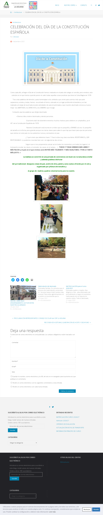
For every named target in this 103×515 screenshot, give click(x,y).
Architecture (18, 12)
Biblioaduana (64, 462)
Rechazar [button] (87, 509)
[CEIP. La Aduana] (19, 5)
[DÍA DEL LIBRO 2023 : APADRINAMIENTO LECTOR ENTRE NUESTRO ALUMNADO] (23, 292)
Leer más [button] (52, 512)
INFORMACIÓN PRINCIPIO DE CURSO (68, 431)
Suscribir (12, 430)
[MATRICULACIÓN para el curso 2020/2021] (80, 294)
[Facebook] (95, 5)
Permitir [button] (96, 509)
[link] (91, 5)
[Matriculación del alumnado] (52, 293)
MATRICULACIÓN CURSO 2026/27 (67, 417)
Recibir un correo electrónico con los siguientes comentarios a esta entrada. (37, 383)
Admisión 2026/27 (62, 421)
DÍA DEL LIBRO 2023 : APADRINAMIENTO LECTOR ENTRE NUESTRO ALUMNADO (22, 303)
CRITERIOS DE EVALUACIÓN (65, 424)
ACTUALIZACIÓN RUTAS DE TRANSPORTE (70, 428)
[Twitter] (99, 5)
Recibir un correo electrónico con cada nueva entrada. (30, 387)
